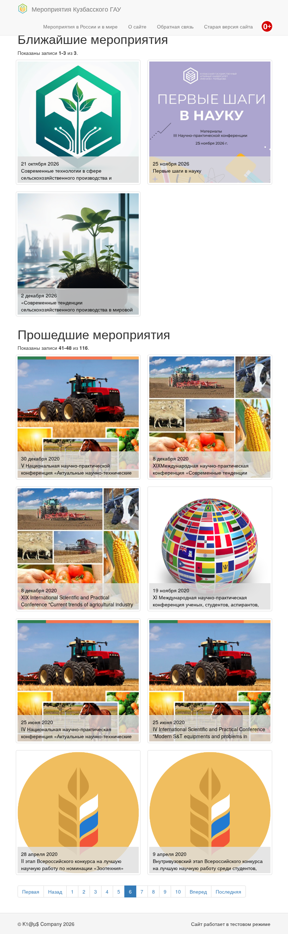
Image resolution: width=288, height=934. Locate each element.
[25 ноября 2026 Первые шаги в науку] (210, 121)
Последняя (228, 891)
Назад (55, 891)
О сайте (137, 26)
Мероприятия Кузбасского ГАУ (76, 8)
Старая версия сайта (228, 26)
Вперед (198, 891)
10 (178, 891)
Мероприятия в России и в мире (80, 26)
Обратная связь (175, 26)
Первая (30, 891)
